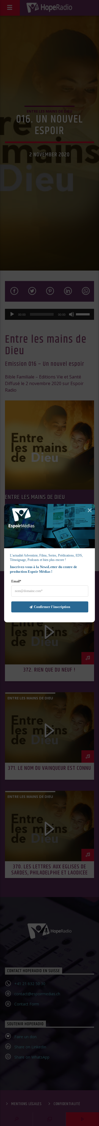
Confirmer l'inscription (52, 607)
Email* (16, 581)
